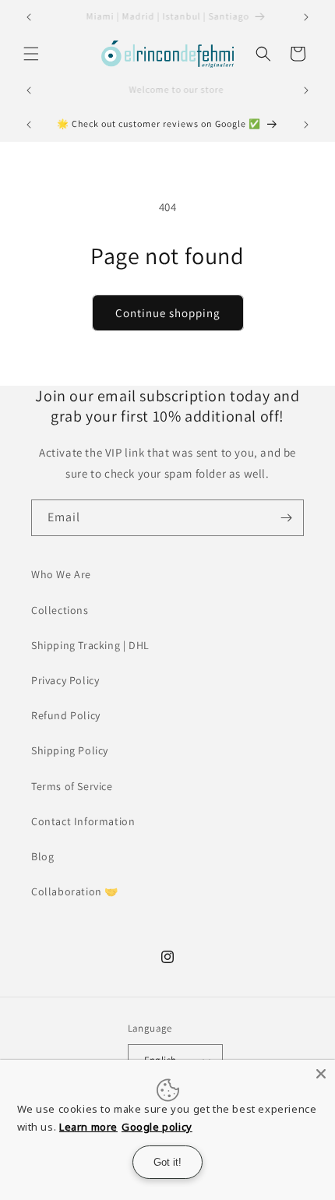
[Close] (321, 1074)
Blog (42, 856)
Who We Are (61, 574)
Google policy (157, 1127)
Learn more (88, 1127)
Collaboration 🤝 (74, 891)
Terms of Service (72, 786)
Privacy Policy (65, 680)
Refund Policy (65, 715)
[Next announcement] (306, 17)
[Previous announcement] (29, 17)
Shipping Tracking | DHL (90, 645)
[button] (31, 54)
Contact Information (83, 821)
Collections (60, 610)
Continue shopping (167, 312)
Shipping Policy (69, 750)
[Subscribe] (286, 517)
